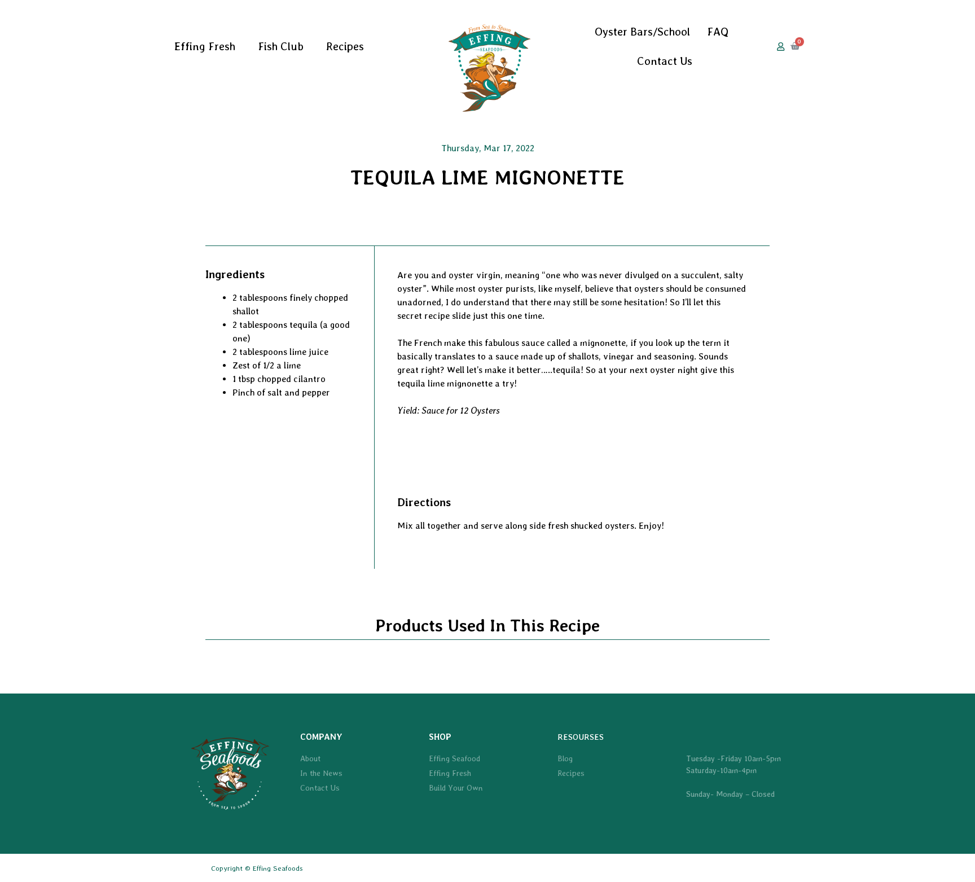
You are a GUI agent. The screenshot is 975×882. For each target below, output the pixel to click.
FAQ (717, 31)
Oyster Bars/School (642, 31)
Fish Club (281, 46)
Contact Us (664, 61)
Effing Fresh (204, 46)
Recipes (345, 46)
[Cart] (795, 46)
